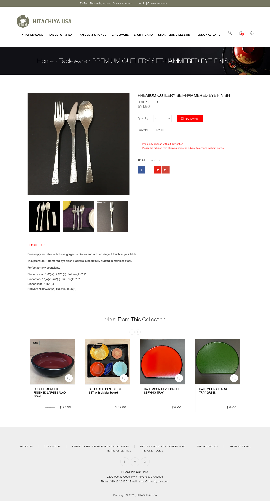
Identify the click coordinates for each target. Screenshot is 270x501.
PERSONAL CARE (207, 34)
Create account (157, 3)
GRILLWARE (120, 34)
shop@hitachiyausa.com (154, 481)
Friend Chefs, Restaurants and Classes (100, 446)
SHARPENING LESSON (174, 34)
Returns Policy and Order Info (163, 446)
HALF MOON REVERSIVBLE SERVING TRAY (162, 390)
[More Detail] (69, 378)
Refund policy (153, 450)
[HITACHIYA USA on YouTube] (145, 461)
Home (45, 61)
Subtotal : (144, 130)
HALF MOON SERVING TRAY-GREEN (213, 390)
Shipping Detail (240, 446)
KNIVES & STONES (93, 34)
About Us (26, 446)
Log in (141, 3)
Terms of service (119, 450)
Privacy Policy (207, 446)
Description (37, 245)
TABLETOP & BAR (61, 34)
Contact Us (52, 446)
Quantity (143, 118)
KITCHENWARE (32, 34)
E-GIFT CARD (143, 34)
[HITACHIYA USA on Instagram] (135, 461)
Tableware (73, 61)
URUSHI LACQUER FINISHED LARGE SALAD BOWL (50, 392)
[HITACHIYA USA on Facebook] (124, 461)
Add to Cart (192, 118)
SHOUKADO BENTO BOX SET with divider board (105, 390)
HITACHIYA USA (147, 495)
